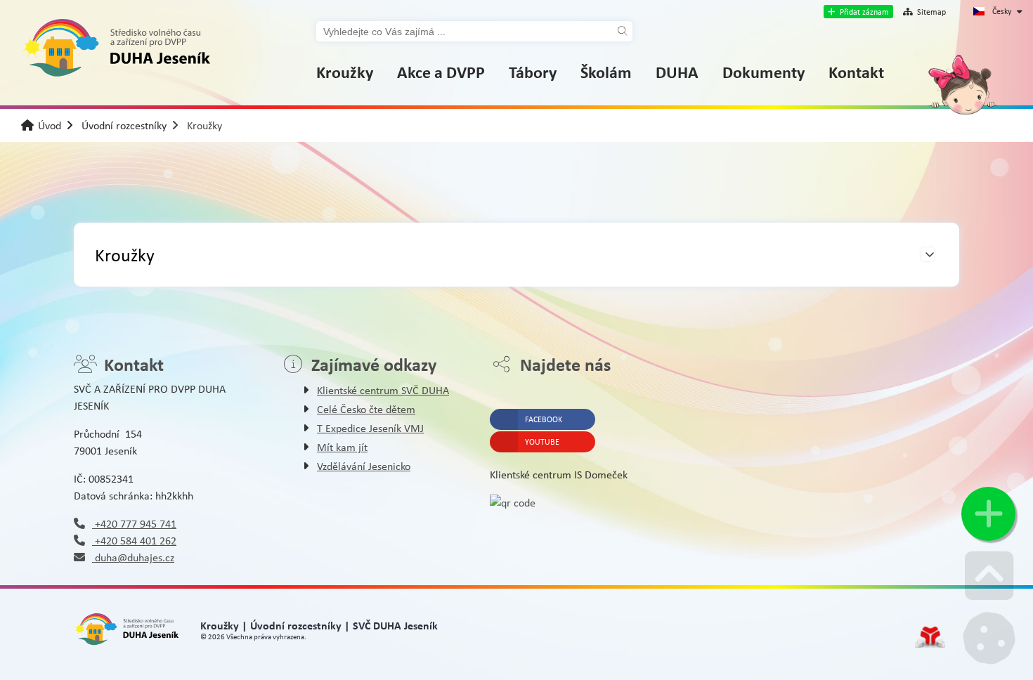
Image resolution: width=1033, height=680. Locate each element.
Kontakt (856, 71)
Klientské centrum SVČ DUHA (383, 390)
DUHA (677, 71)
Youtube (542, 441)
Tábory (533, 71)
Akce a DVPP (441, 71)
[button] (858, 11)
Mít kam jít (342, 447)
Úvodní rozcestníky (124, 125)
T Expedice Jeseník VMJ (370, 428)
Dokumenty (763, 71)
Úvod (116, 48)
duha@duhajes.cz (133, 557)
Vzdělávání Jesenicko (363, 466)
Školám (606, 71)
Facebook (543, 419)
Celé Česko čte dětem (366, 409)
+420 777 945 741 (134, 523)
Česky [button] (1001, 11)
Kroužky (344, 71)
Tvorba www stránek (930, 637)
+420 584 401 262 (134, 540)
